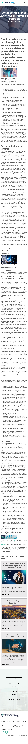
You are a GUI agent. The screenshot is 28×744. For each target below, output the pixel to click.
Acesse (14, 694)
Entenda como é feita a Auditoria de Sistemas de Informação (14, 23)
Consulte (14, 679)
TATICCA (14, 540)
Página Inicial (13, 21)
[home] (8, 3)
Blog (18, 21)
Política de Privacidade (23, 736)
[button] (25, 2)
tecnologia (3, 544)
